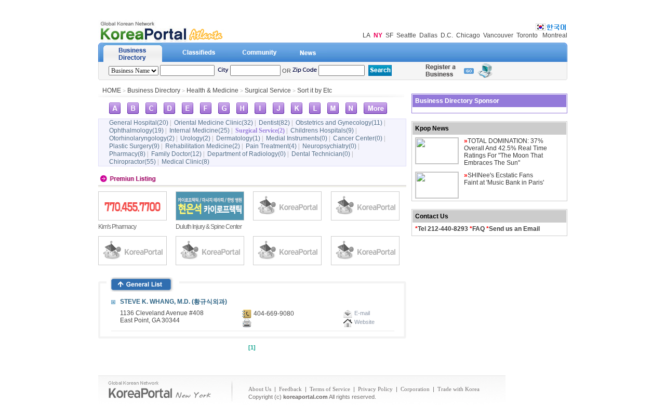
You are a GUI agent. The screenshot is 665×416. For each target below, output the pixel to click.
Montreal (554, 35)
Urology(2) (195, 138)
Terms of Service (330, 389)
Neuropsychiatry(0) (329, 146)
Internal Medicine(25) (199, 130)
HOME (111, 90)
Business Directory (153, 90)
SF (389, 35)
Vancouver (498, 35)
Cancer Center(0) (357, 138)
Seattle (406, 35)
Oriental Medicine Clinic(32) (213, 122)
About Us (259, 389)
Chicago (468, 35)
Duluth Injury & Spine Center (209, 226)
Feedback (290, 389)
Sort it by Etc (314, 90)
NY (378, 35)
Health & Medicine (212, 90)
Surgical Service (268, 90)
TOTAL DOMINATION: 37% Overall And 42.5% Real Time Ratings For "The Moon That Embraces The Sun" (505, 151)
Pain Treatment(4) (271, 146)
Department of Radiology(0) (246, 154)
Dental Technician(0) (320, 154)
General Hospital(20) (138, 122)
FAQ (478, 228)
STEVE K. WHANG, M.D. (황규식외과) (173, 301)
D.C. (447, 35)
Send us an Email (514, 228)
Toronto (527, 35)
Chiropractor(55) (132, 161)
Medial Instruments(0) (296, 138)
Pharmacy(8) (127, 154)
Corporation (415, 389)
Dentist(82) (274, 122)
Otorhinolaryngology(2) (142, 138)
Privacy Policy (375, 389)
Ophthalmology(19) (136, 130)
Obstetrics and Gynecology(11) (339, 122)
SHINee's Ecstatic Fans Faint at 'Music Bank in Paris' (504, 179)
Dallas (428, 35)
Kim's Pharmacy (117, 226)
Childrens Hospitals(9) (322, 130)
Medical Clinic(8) (185, 161)
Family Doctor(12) (176, 154)
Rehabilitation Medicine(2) (202, 146)
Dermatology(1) (238, 138)
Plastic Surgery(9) (134, 146)
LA (366, 35)
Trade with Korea (458, 389)
